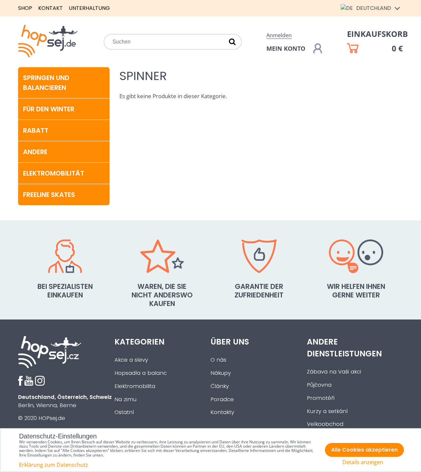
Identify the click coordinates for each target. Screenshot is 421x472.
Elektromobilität (53, 173)
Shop (25, 8)
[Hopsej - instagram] (40, 384)
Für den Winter (48, 109)
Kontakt (50, 8)
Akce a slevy (131, 360)
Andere (35, 151)
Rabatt (35, 130)
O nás (218, 360)
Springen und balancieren (46, 82)
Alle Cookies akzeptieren (364, 450)
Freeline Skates (49, 194)
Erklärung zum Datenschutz (53, 464)
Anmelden (279, 35)
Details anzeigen (362, 462)
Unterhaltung (89, 8)
